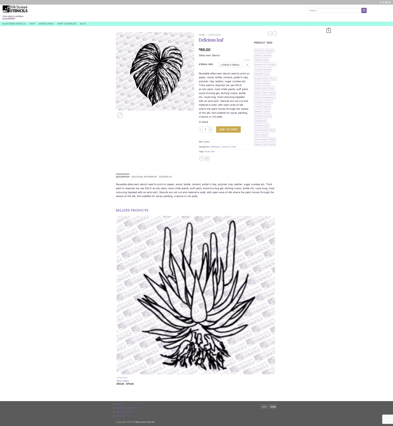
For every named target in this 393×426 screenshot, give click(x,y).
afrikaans (259, 50)
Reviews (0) (165, 177)
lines (257, 97)
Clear (246, 60)
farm (266, 79)
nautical (268, 102)
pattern (267, 107)
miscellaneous (268, 97)
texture (258, 144)
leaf (212, 151)
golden (266, 83)
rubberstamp (260, 121)
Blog (83, 24)
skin (256, 135)
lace (271, 88)
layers (257, 93)
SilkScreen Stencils (13, 24)
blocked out (260, 64)
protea (268, 116)
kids (265, 88)
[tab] (122, 177)
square (264, 135)
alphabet (269, 50)
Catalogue (214, 35)
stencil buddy (261, 139)
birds (265, 60)
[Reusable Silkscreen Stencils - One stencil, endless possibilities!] (15, 9)
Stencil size (206, 64)
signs (272, 130)
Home (202, 35)
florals (257, 83)
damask (267, 69)
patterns (258, 111)
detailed (258, 74)
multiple (258, 102)
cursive (258, 69)
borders (271, 64)
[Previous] (117, 396)
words (272, 144)
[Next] (127, 114)
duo (267, 74)
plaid (267, 111)
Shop (32, 24)
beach (257, 60)
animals (267, 55)
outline (258, 107)
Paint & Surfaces (67, 24)
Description (122, 177)
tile (265, 144)
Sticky (272, 139)
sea (266, 125)
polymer (258, 116)
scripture (259, 125)
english (258, 79)
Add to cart (228, 129)
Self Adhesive (261, 130)
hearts (257, 88)
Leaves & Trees (228, 147)
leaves (272, 93)
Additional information (144, 177)
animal (258, 55)
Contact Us (123, 416)
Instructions (46, 24)
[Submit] (364, 10)
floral (207, 151)
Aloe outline (123, 380)
